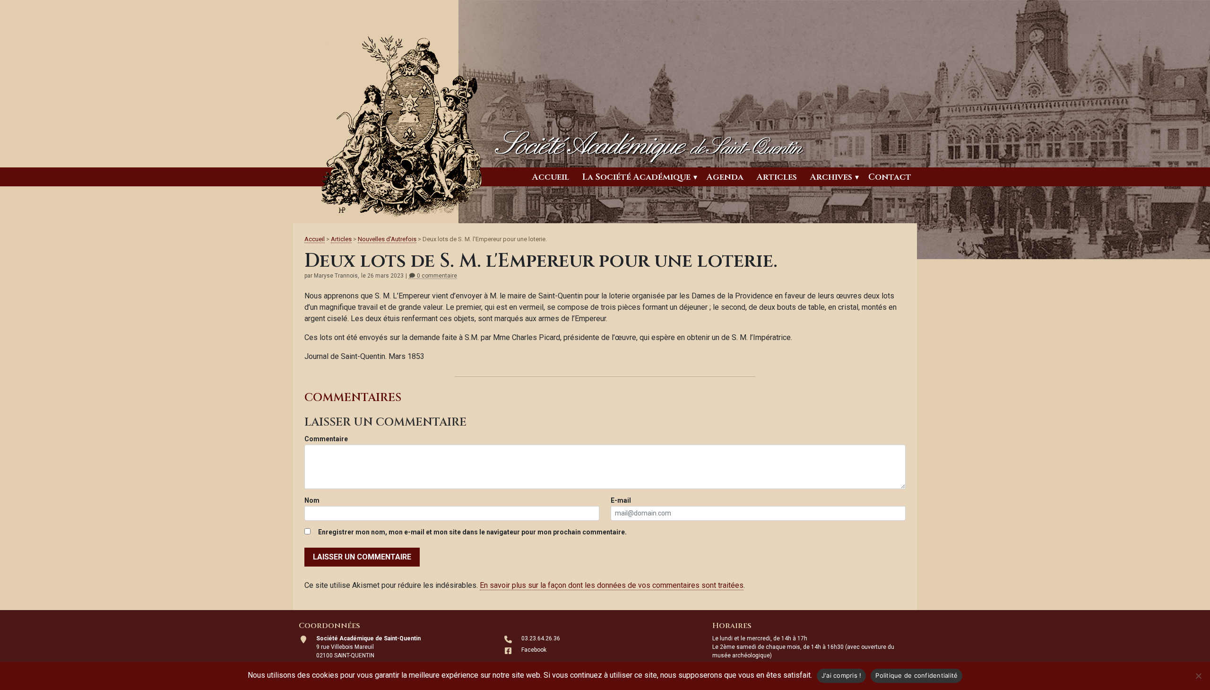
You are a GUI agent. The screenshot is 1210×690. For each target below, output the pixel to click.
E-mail (621, 500)
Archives (831, 177)
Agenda (725, 177)
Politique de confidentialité (916, 675)
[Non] (1198, 676)
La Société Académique (636, 177)
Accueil (550, 177)
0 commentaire (436, 276)
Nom (312, 500)
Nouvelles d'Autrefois (387, 239)
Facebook (533, 649)
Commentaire (326, 439)
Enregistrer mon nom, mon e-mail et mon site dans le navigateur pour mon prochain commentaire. (472, 532)
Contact (889, 177)
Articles (777, 177)
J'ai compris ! (841, 675)
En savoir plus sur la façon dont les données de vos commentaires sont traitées (611, 585)
